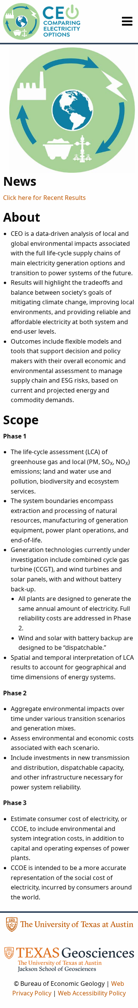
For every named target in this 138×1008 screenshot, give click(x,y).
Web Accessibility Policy (92, 993)
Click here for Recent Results (44, 197)
